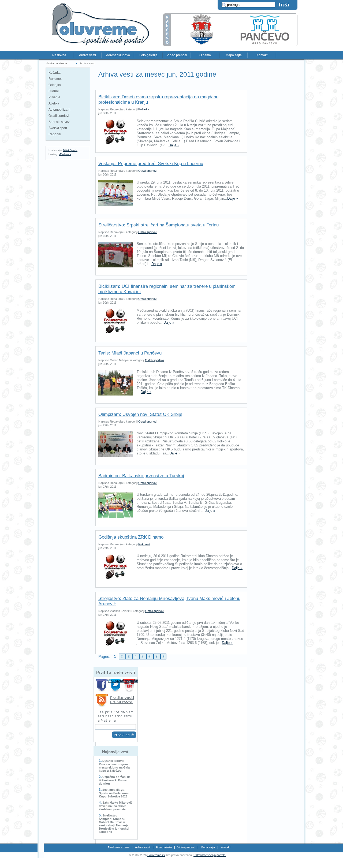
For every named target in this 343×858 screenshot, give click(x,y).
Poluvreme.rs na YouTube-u (130, 685)
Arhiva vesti (87, 55)
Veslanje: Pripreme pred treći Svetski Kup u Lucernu (150, 163)
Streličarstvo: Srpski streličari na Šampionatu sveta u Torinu (158, 224)
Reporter (55, 134)
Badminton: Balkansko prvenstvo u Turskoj (141, 475)
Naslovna (59, 55)
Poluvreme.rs (156, 855)
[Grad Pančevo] (230, 45)
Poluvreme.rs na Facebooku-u (102, 685)
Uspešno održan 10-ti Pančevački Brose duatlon (115, 780)
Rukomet (55, 79)
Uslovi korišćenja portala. (209, 855)
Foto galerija (148, 55)
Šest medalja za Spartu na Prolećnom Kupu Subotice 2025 (114, 793)
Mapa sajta (234, 55)
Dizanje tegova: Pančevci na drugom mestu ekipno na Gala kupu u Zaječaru (114, 765)
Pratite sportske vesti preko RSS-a (116, 701)
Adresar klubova (118, 55)
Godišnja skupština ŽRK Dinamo (130, 537)
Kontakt (261, 55)
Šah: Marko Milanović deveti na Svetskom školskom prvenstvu (115, 806)
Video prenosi (177, 55)
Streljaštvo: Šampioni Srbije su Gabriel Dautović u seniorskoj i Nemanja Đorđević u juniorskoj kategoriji (114, 823)
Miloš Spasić (70, 150)
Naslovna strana (56, 63)
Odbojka (55, 85)
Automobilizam (59, 109)
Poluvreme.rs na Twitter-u (116, 685)
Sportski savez (59, 122)
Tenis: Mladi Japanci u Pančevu (130, 353)
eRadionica (65, 154)
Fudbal (54, 91)
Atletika (54, 103)
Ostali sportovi (59, 116)
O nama (205, 55)
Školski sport (58, 128)
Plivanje (54, 97)
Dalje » (174, 145)
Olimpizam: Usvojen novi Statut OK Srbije (140, 414)
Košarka (55, 72)
